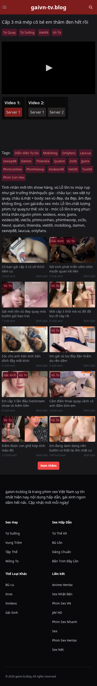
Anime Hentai (62, 585)
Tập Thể (11, 552)
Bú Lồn (57, 542)
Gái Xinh (11, 612)
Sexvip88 (9, 161)
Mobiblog (50, 153)
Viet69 (43, 32)
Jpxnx (85, 161)
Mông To (11, 561)
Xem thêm (48, 465)
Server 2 (57, 112)
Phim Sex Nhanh (64, 622)
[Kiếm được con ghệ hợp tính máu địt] (25, 429)
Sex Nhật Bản (62, 594)
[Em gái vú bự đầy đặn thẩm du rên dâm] (72, 339)
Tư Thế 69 (59, 533)
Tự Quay (9, 32)
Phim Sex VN (61, 603)
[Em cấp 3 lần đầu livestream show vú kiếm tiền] (25, 384)
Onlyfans (69, 153)
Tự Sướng (27, 32)
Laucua (85, 153)
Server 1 (13, 112)
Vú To (57, 32)
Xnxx (8, 594)
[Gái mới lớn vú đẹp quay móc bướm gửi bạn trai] (25, 294)
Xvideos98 (56, 169)
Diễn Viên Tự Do (27, 153)
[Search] (90, 7)
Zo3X (73, 161)
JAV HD (57, 612)
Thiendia (42, 161)
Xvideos (11, 603)
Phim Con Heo (13, 177)
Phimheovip (35, 169)
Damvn (26, 161)
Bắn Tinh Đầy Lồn (65, 561)
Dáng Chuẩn (61, 552)
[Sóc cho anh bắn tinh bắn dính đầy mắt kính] (25, 339)
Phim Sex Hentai (64, 640)
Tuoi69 (87, 169)
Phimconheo (12, 169)
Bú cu (9, 585)
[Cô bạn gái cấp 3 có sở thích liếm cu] (25, 250)
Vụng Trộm (13, 542)
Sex (54, 631)
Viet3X (73, 169)
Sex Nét (58, 649)
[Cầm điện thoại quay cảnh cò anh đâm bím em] (72, 384)
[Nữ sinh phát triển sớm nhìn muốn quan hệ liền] (72, 250)
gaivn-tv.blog (48, 7)
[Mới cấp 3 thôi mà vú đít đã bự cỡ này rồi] (72, 294)
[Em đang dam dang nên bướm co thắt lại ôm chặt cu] (72, 429)
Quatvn (59, 161)
